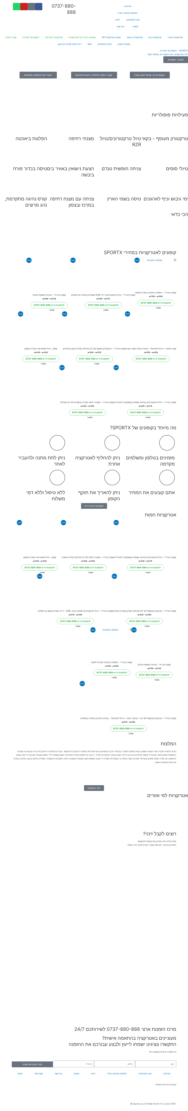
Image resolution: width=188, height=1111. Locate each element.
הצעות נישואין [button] (124, 44)
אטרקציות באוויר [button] (175, 37)
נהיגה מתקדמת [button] (105, 44)
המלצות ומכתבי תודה (127, 13)
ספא (90, 44)
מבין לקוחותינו (133, 19)
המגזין (136, 26)
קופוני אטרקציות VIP (111, 37)
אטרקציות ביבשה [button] (135, 37)
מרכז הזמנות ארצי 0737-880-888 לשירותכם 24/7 (125, 1029)
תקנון (20, 1073)
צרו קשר (120, 26)
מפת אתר (38, 1073)
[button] (94, 65)
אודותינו (127, 6)
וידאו (117, 19)
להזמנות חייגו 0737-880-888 (156, 302)
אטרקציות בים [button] (155, 37)
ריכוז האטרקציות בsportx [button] (70, 44)
